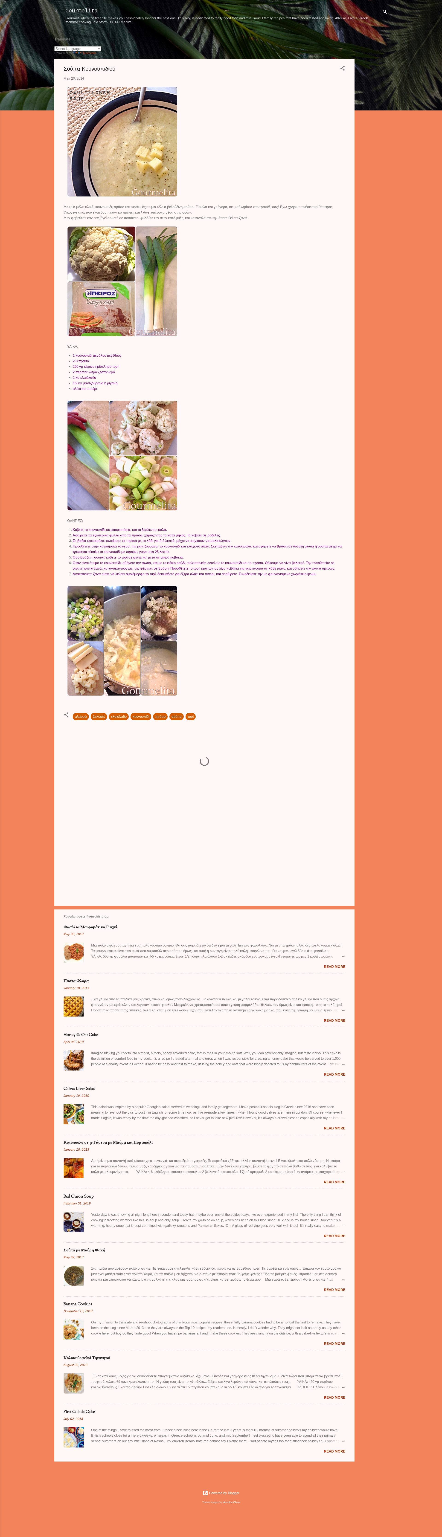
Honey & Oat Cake (81, 1035)
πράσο (160, 716)
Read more (334, 967)
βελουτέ (99, 716)
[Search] (385, 13)
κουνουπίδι (141, 716)
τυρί (191, 716)
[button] (342, 69)
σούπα (177, 716)
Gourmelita (81, 11)
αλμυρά (81, 716)
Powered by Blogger (223, 1493)
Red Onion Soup (79, 1197)
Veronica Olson (231, 1502)
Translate (89, 53)
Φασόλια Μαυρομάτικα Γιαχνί (90, 927)
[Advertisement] (373, 101)
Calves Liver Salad (80, 1089)
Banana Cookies (78, 1304)
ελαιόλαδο (119, 716)
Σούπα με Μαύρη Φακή (84, 1250)
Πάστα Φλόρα (76, 981)
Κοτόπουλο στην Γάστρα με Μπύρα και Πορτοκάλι (108, 1143)
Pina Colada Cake (79, 1412)
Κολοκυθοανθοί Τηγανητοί (87, 1358)
